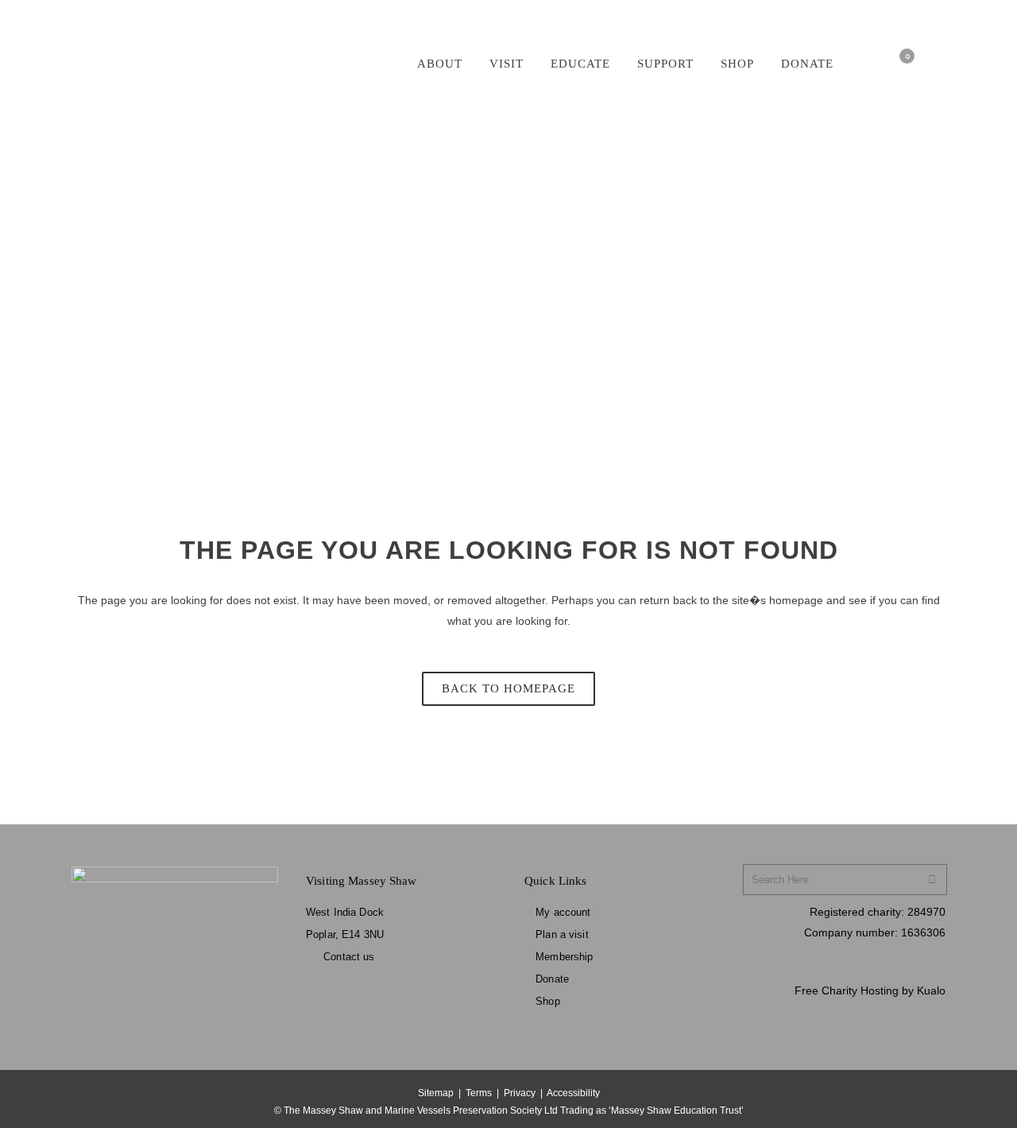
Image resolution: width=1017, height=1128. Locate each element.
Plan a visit (562, 934)
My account (563, 912)
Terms (479, 1093)
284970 (926, 911)
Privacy (520, 1093)
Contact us (348, 957)
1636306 (923, 932)
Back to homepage (508, 688)
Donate (552, 979)
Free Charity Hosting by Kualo (870, 990)
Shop (548, 1001)
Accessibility (573, 1093)
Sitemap (436, 1093)
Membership (564, 957)
